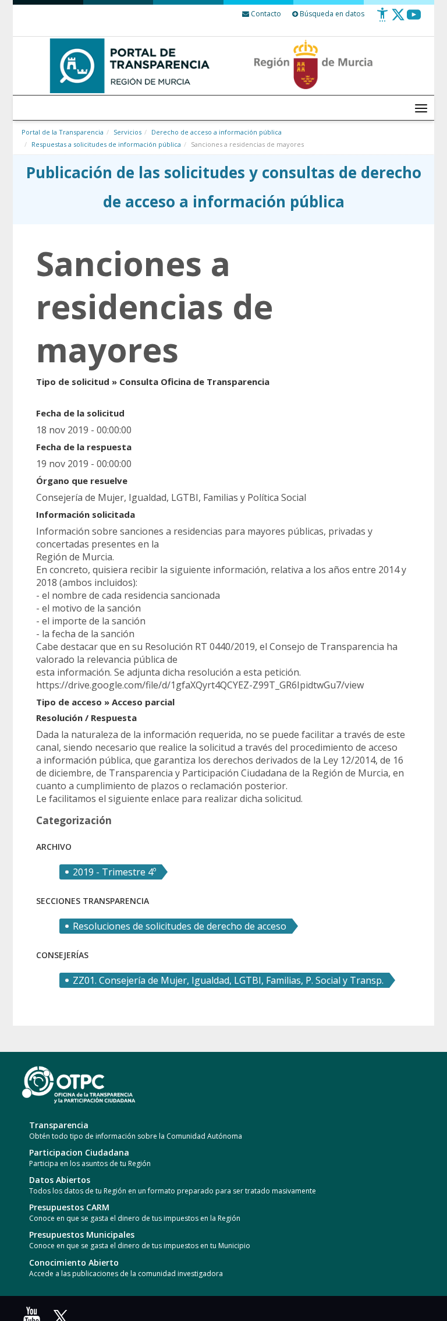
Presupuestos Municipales (81, 1234)
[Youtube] (414, 19)
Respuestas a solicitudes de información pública (106, 144)
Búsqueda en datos (331, 14)
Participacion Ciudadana (79, 1152)
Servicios (127, 132)
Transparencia (58, 1125)
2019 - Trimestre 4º (114, 872)
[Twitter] (398, 19)
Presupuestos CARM (69, 1207)
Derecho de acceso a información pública (216, 132)
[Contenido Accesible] (382, 19)
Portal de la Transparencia (63, 132)
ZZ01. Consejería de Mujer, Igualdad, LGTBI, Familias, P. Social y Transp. (228, 980)
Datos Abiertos (59, 1179)
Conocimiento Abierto (74, 1262)
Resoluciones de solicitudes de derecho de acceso (179, 926)
